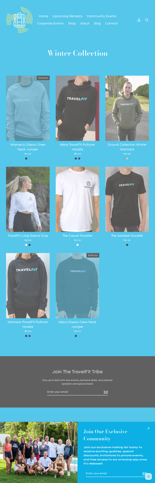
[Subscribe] (144, 473)
